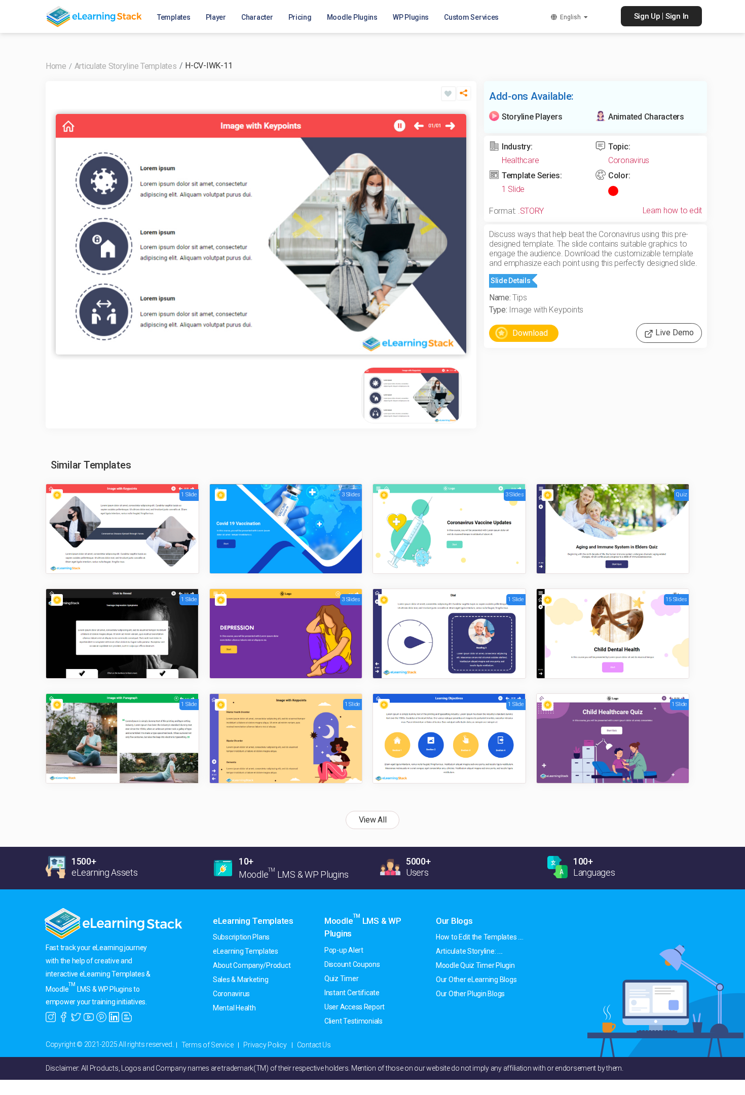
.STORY (531, 211)
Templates (174, 17)
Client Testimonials (353, 1021)
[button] (463, 97)
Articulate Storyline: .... (469, 951)
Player (216, 17)
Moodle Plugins (352, 17)
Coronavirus (628, 160)
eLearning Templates (253, 921)
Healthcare (520, 160)
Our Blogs (454, 921)
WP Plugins (411, 17)
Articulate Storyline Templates (125, 66)
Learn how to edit (672, 210)
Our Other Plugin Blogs (470, 994)
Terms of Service (207, 1045)
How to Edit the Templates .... (480, 937)
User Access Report (354, 1007)
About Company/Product (251, 965)
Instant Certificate (352, 993)
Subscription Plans (241, 937)
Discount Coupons (352, 964)
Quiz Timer (341, 978)
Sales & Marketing (240, 979)
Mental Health (234, 1008)
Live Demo (673, 332)
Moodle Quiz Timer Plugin (475, 965)
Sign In (677, 16)
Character (257, 17)
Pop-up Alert (343, 950)
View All (373, 820)
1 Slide (513, 189)
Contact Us (314, 1045)
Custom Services (471, 17)
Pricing (300, 17)
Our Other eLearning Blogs (476, 979)
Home (56, 66)
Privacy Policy (264, 1045)
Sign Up (647, 16)
